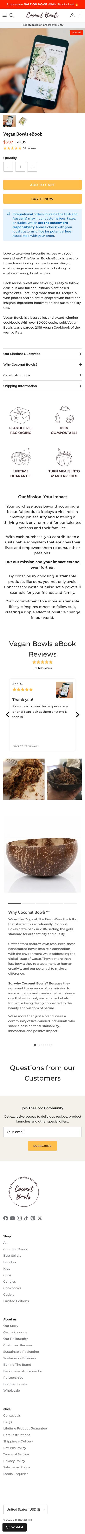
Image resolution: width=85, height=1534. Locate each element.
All (5, 1243)
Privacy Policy (14, 1461)
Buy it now (42, 199)
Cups (7, 1275)
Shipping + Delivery (18, 1441)
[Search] (13, 15)
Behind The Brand (17, 1365)
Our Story (10, 1326)
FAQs (7, 1422)
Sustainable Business (19, 1358)
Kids (6, 1268)
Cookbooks (12, 1288)
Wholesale (11, 1390)
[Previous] (7, 714)
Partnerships (13, 1377)
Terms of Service (16, 1454)
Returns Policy (14, 1448)
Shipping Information (20, 386)
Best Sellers (12, 1255)
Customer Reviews (18, 1345)
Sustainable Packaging (21, 1352)
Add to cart (42, 185)
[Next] (77, 714)
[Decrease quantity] (8, 167)
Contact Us (12, 1415)
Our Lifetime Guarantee (21, 354)
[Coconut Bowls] (42, 15)
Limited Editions (16, 1301)
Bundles (9, 1262)
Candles (9, 1281)
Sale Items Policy (16, 1467)
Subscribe (42, 1145)
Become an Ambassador (22, 1371)
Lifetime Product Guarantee (25, 1428)
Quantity (10, 158)
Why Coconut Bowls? (20, 364)
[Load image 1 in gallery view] (42, 70)
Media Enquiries (15, 1474)
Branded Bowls (15, 1384)
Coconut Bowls (15, 1249)
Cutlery (8, 1294)
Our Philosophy (15, 1339)
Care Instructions (16, 375)
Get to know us (15, 1332)
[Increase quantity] (32, 167)
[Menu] (4, 15)
